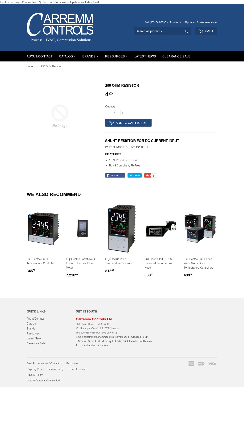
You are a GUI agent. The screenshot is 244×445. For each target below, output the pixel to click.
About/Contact (40, 56)
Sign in (188, 22)
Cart (209, 31)
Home (30, 66)
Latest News (145, 56)
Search (31, 363)
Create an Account (207, 22)
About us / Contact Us (50, 363)
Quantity (110, 106)
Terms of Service (76, 369)
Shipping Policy (35, 369)
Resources (115, 56)
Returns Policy (55, 369)
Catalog (66, 56)
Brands (89, 56)
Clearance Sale (176, 56)
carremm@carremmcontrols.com (102, 336)
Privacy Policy (35, 374)
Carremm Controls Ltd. (47, 380)
